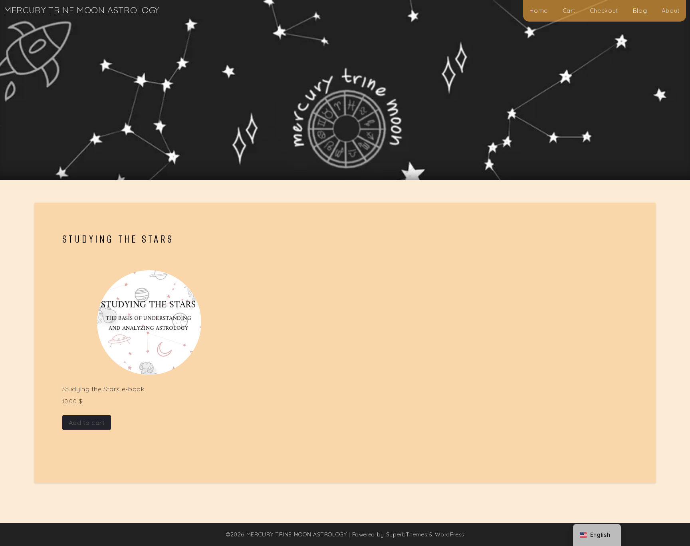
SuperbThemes (406, 534)
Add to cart (87, 422)
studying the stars (118, 239)
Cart (569, 10)
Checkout (604, 10)
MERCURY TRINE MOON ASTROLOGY (81, 10)
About (671, 10)
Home (538, 10)
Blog (640, 10)
